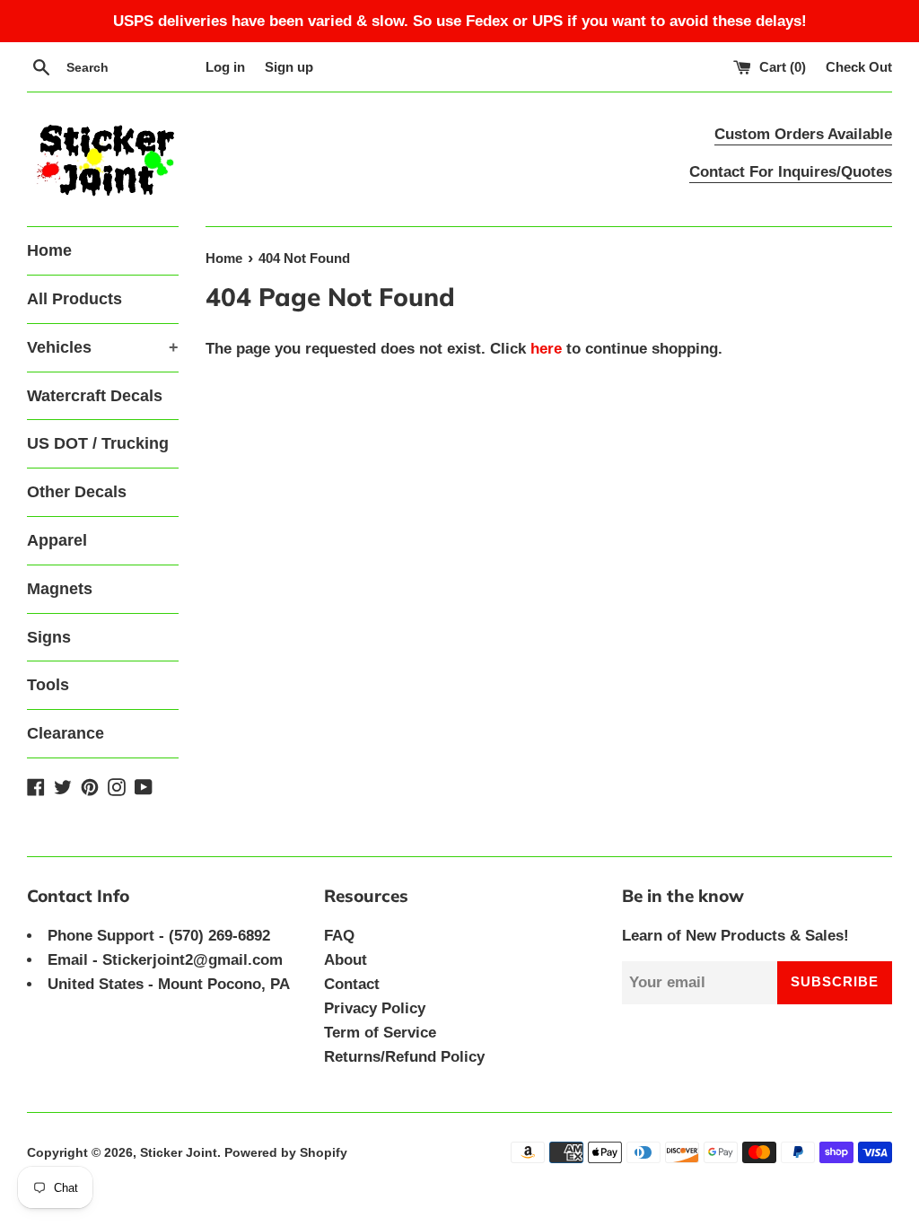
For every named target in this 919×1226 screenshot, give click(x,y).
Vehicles (103, 347)
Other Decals (77, 492)
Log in (225, 66)
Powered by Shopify (285, 1153)
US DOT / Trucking (98, 443)
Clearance (65, 733)
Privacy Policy (374, 1008)
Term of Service (380, 1032)
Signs (49, 637)
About (345, 959)
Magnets (59, 589)
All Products (74, 299)
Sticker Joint (178, 1153)
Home (49, 250)
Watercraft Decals (94, 396)
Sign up (289, 66)
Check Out (859, 66)
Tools (48, 685)
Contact (352, 984)
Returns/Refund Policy (404, 1056)
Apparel (57, 540)
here (546, 348)
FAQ (339, 935)
